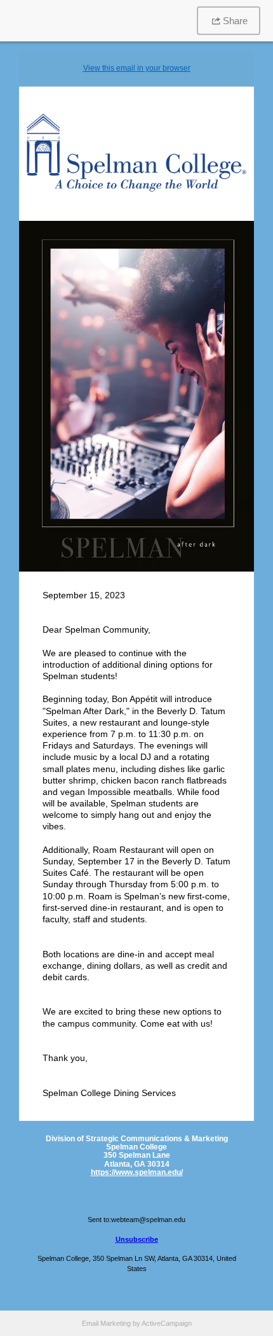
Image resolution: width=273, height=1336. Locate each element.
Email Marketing (106, 1323)
